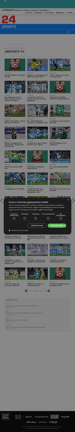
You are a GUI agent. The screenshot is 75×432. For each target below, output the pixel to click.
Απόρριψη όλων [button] (37, 225)
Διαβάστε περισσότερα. (45, 210)
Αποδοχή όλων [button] (57, 225)
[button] (18, 230)
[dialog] (37, 216)
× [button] (68, 199)
